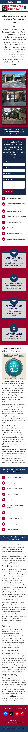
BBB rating (13, 696)
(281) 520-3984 (15, 2)
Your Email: (6, 168)
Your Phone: (6, 173)
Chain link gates (13, 636)
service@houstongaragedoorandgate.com (14, 722)
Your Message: (7, 179)
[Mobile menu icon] (25, 7)
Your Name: (6, 162)
